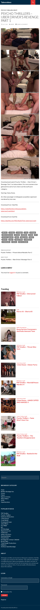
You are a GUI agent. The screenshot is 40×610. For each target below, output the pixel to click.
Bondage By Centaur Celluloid (10, 539)
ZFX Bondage (5, 529)
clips (26, 232)
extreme (32, 232)
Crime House (5, 518)
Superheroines (5, 502)
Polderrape (4, 532)
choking (19, 232)
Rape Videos (5, 498)
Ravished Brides (6, 536)
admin (12, 24)
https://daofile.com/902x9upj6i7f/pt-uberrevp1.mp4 (18, 221)
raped (31, 237)
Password (4, 585)
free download (7, 235)
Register (3, 599)
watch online (23, 242)
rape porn (24, 237)
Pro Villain (4, 525)
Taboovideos (6, 2)
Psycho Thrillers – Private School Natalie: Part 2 (16, 251)
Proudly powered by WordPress (9, 607)
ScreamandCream (6, 522)
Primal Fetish (5, 538)
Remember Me (7, 592)
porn (30, 235)
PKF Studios (4, 513)
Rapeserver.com (6, 531)
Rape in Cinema (5, 497)
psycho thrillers (8, 237)
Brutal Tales (4, 541)
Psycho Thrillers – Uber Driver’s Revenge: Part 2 (16, 258)
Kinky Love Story (6, 534)
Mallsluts (3, 545)
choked (12, 232)
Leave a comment (22, 24)
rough (5, 239)
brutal (5, 232)
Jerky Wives (4, 524)
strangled (28, 239)
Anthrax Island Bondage (8, 546)
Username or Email (6, 578)
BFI (2, 527)
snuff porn (18, 239)
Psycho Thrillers (7, 10)
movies (17, 235)
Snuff (15, 10)
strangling (6, 242)
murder (24, 235)
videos (14, 242)
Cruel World (4, 520)
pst (36, 235)
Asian (2, 490)
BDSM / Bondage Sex (7, 491)
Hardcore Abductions (7, 517)
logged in (12, 272)
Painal (3, 495)
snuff (11, 239)
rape (17, 237)
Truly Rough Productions (8, 543)
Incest (3, 493)
